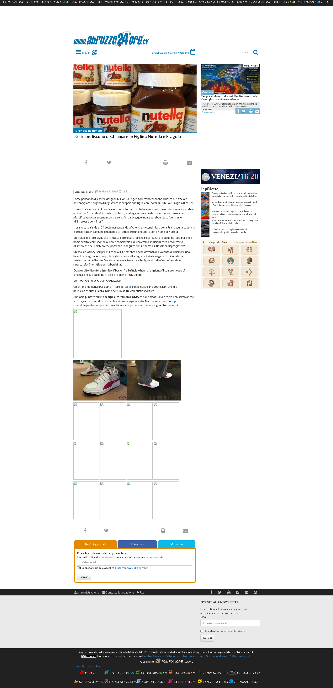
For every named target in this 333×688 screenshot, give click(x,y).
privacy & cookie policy (86, 666)
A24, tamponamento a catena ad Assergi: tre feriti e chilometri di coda (234, 221)
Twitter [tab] (178, 544)
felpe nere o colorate (140, 305)
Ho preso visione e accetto (114, 567)
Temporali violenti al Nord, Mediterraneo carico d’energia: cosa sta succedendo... (230, 98)
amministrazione (88, 592)
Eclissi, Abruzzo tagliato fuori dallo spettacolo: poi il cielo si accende (229, 231)
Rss (141, 592)
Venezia (225, 176)
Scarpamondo (134, 301)
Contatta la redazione (119, 592)
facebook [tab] (138, 544)
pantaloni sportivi (97, 305)
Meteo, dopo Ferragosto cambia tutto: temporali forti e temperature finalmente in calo (234, 214)
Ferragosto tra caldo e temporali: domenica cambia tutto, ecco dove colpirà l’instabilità (234, 194)
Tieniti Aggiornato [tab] (95, 544)
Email (203, 616)
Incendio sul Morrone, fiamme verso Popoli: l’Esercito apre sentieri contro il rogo (234, 203)
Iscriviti (84, 576)
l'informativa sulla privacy (131, 567)
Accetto (224, 631)
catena (120, 301)
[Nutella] (135, 98)
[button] (211, 592)
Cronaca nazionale (88, 130)
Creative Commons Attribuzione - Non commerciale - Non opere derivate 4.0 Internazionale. (197, 656)
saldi (128, 286)
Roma (205, 103)
